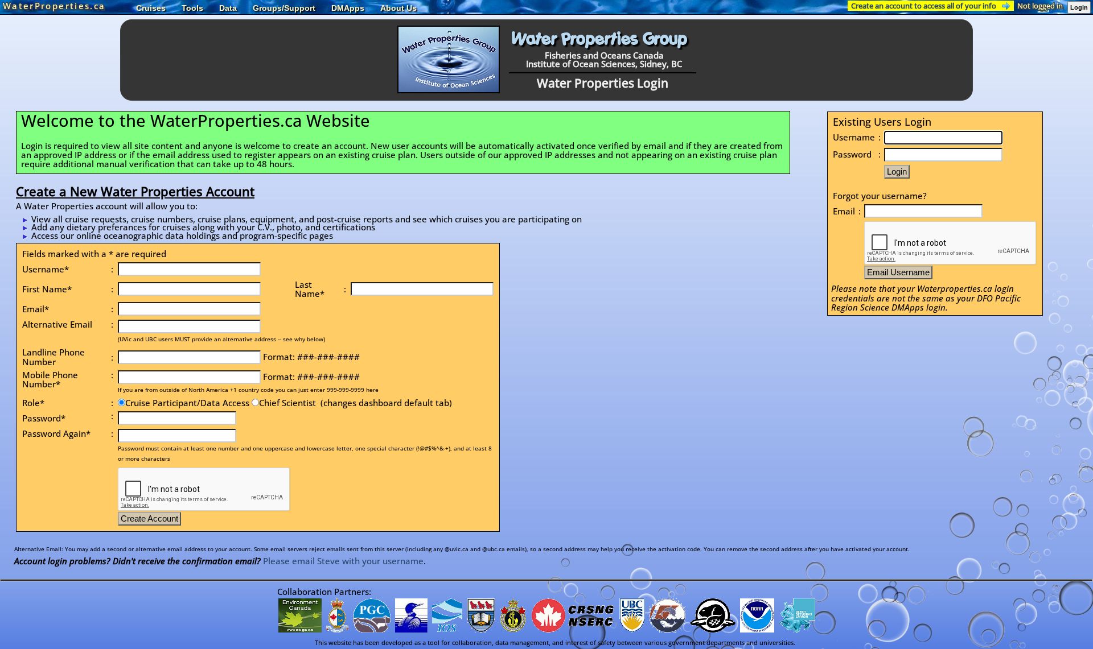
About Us (398, 8)
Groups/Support (284, 8)
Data (228, 8)
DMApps (347, 8)
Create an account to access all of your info (923, 6)
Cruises (151, 8)
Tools (192, 8)
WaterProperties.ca (54, 5)
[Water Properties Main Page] (448, 90)
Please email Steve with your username (343, 561)
